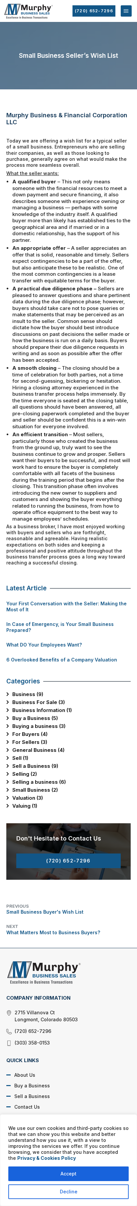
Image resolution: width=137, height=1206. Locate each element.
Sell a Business (32, 1096)
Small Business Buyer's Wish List (44, 909)
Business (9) (27, 694)
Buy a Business (32, 1085)
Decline (68, 1191)
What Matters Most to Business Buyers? (53, 929)
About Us (24, 1075)
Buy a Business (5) (35, 718)
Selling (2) (24, 774)
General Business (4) (38, 750)
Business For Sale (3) (38, 702)
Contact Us (27, 1107)
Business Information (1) (42, 710)
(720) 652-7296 (94, 10)
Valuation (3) (27, 798)
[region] (68, 1160)
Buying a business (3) (39, 726)
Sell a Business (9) (35, 766)
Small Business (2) (35, 790)
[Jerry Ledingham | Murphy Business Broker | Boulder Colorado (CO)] (63, 972)
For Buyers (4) (30, 734)
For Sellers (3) (29, 742)
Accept (68, 1173)
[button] (126, 10)
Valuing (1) (24, 806)
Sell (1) (20, 758)
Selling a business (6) (39, 782)
